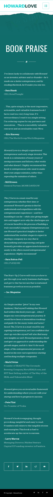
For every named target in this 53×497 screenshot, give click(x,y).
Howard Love (17, 493)
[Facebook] (43, 493)
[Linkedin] (38, 493)
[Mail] (47, 493)
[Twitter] (34, 493)
